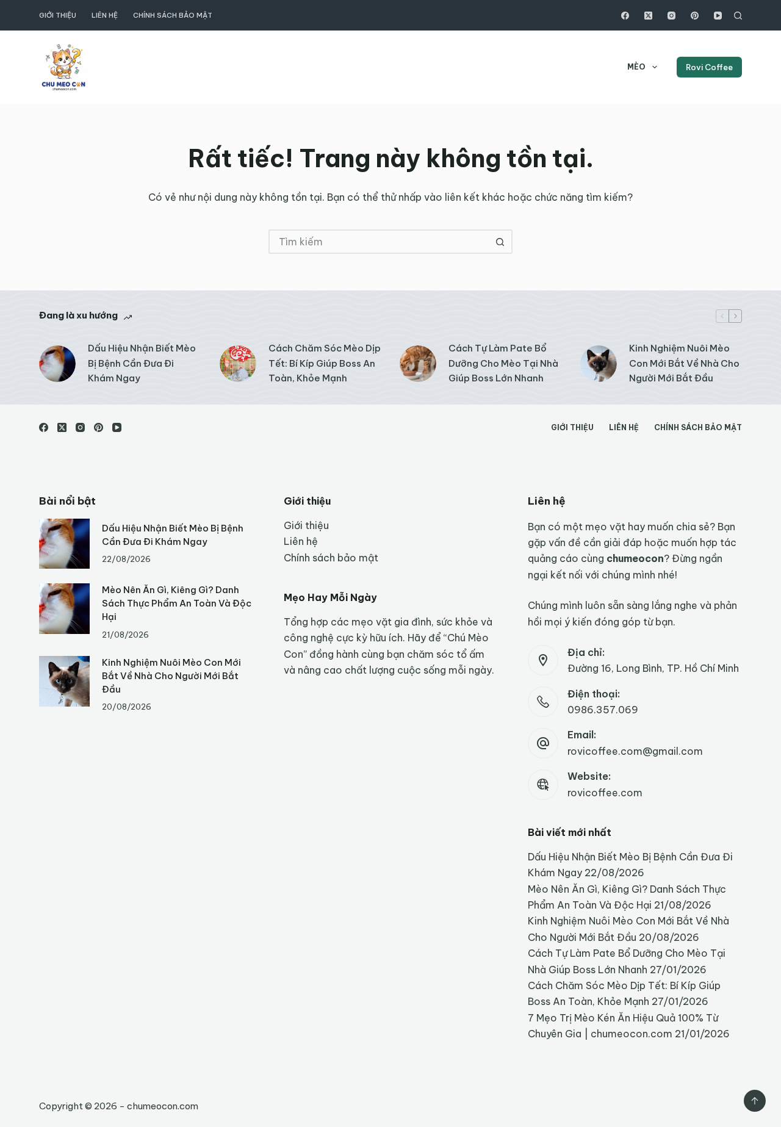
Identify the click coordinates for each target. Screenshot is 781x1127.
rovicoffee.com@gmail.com (635, 751)
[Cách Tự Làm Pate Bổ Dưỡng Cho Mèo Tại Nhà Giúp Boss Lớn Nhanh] (418, 363)
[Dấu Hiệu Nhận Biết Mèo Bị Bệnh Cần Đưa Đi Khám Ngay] (57, 363)
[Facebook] (625, 16)
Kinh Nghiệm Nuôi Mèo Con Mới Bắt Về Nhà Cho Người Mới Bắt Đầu (684, 363)
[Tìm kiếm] (738, 16)
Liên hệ (105, 15)
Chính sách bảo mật (172, 15)
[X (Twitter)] (648, 16)
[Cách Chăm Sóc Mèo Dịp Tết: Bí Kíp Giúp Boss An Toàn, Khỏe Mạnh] (238, 363)
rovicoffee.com (604, 793)
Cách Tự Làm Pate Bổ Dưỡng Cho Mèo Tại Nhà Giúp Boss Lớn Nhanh (503, 363)
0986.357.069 (602, 710)
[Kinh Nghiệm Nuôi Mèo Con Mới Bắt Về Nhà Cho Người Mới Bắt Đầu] (598, 363)
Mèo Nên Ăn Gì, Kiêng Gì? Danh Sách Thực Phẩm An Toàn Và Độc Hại (176, 603)
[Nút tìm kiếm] (500, 241)
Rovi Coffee (709, 67)
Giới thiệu (57, 15)
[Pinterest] (695, 16)
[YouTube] (718, 16)
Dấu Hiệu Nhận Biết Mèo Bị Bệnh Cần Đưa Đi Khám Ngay (142, 363)
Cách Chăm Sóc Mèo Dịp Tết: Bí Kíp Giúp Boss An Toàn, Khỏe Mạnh (324, 363)
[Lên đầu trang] (755, 1101)
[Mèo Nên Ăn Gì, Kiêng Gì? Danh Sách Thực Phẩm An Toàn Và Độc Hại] (64, 608)
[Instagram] (671, 16)
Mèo (636, 66)
